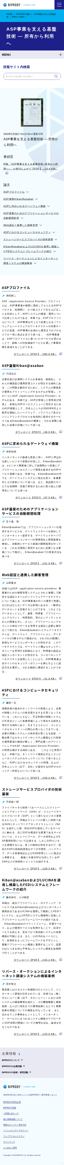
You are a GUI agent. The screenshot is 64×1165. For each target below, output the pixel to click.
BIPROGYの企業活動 (12, 1065)
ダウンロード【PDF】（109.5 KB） (35, 868)
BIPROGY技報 (23, 14)
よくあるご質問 (10, 1148)
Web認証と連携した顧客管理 (20, 225)
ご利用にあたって (11, 1113)
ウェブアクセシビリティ (14, 1136)
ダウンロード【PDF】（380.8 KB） (35, 354)
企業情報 (9, 1053)
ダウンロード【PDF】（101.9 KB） (35, 563)
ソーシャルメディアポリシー (15, 1130)
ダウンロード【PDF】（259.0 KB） (35, 778)
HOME (9, 14)
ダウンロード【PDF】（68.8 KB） (36, 432)
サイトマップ (9, 1142)
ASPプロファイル (14, 192)
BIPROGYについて (11, 1059)
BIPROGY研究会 (12, 1102)
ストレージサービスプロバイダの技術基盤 (28, 239)
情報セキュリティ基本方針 (14, 1125)
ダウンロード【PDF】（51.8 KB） (36, 679)
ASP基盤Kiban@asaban (18, 199)
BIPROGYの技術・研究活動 (15, 1072)
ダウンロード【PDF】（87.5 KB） (36, 497)
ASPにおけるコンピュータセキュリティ (27, 232)
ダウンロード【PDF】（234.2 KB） (35, 960)
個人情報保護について (13, 1119)
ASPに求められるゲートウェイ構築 (24, 206)
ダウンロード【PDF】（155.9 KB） (35, 1034)
